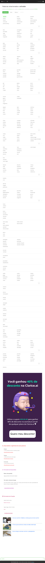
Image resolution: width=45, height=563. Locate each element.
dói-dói (4, 197)
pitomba (18, 122)
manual (4, 268)
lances (5, 484)
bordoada (5, 357)
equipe (11, 484)
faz (8, 500)
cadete (18, 96)
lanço (18, 108)
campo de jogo (33, 137)
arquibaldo (19, 98)
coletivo (4, 205)
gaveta (31, 85)
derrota (4, 183)
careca (18, 139)
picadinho (32, 48)
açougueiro (5, 194)
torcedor (4, 250)
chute (4, 120)
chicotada (32, 120)
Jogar (5, 476)
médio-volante (20, 221)
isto (17, 482)
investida (15, 450)
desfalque (19, 347)
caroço (31, 35)
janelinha (32, 275)
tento (18, 90)
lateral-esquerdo (20, 60)
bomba (4, 122)
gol (3, 83)
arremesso (5, 266)
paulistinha (19, 148)
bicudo (31, 124)
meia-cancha (32, 133)
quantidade (34, 482)
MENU (3, 1)
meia (4, 223)
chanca (4, 288)
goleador (32, 23)
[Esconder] (41, 26)
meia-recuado (19, 223)
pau (31, 33)
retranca (4, 60)
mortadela (5, 31)
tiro (3, 127)
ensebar (18, 335)
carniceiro (19, 196)
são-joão (18, 124)
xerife (31, 60)
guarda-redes (33, 69)
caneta (31, 110)
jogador (4, 190)
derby (31, 43)
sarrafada (5, 152)
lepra (31, 197)
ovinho (31, 112)
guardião (19, 69)
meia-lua (4, 367)
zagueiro (18, 56)
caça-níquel (5, 326)
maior (20, 482)
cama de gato (33, 147)
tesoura (4, 154)
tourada (4, 50)
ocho (4, 234)
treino (4, 204)
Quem (5, 500)
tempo (4, 340)
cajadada (32, 353)
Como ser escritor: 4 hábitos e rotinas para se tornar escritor (25, 518)
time (4, 157)
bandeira (5, 243)
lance (4, 112)
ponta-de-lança (6, 23)
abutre (31, 342)
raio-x (4, 320)
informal (11, 476)
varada (31, 357)
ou (6, 450)
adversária (15, 484)
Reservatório (7, 456)
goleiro (4, 69)
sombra (18, 192)
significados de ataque (8, 452)
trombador (19, 168)
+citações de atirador (8, 513)
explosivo (19, 127)
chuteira (4, 286)
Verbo (11, 12)
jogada (4, 107)
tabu (18, 342)
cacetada (18, 120)
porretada (19, 360)
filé (17, 43)
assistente (5, 244)
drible (4, 273)
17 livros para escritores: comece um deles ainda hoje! (24, 524)
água (15, 456)
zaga (18, 63)
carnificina (32, 45)
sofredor (4, 251)
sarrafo (18, 152)
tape (18, 107)
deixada (18, 275)
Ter (4, 482)
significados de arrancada (9, 465)
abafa (31, 18)
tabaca (31, 108)
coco (4, 180)
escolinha (19, 345)
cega (18, 344)
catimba (4, 333)
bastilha (32, 63)
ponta (18, 16)
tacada (18, 355)
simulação (5, 303)
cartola (4, 299)
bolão (4, 48)
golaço (18, 83)
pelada (4, 46)
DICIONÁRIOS (40, 1)
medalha (4, 347)
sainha (31, 114)
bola (4, 29)
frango (4, 90)
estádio (4, 308)
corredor (4, 139)
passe (4, 211)
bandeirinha (5, 246)
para (10, 456)
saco (31, 31)
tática (4, 330)
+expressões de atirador (9, 488)
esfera (31, 29)
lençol (31, 277)
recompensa (5, 255)
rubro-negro (5, 161)
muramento (32, 73)
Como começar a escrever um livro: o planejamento (23, 531)
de (10, 450)
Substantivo (5, 12)
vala (4, 85)
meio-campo (5, 221)
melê (4, 166)
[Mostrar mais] (39, 26)
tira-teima (32, 50)
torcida (4, 96)
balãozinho (5, 277)
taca (4, 360)
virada (4, 114)
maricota (18, 35)
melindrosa (19, 33)
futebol (4, 45)
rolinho (18, 112)
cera (4, 331)
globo (31, 36)
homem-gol (32, 192)
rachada (18, 359)
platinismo (5, 187)
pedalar (18, 277)
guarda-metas (19, 76)
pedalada (19, 278)
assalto (18, 450)
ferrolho (4, 61)
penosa (31, 86)
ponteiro (32, 16)
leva (10, 500)
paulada (4, 353)
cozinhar (4, 335)
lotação (18, 86)
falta (4, 147)
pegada (31, 58)
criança (18, 31)
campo (4, 133)
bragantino (5, 103)
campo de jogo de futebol (35, 139)
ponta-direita (33, 21)
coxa (4, 101)
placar (4, 232)
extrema (18, 18)
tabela (4, 168)
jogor (4, 324)
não (7, 500)
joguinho (32, 46)
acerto (4, 207)
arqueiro (4, 73)
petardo (4, 125)
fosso (31, 340)
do (7, 484)
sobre (12, 482)
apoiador (5, 227)
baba (18, 48)
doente (4, 100)
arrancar (12, 463)
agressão (32, 360)
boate (18, 137)
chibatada (19, 125)
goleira (31, 88)
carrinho (4, 170)
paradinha (19, 330)
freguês (4, 185)
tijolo (31, 125)
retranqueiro (5, 294)
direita (4, 345)
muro (4, 71)
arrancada (5, 21)
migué (4, 304)
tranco (4, 171)
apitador (4, 241)
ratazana (18, 239)
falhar (18, 88)
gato (18, 58)
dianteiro (19, 23)
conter (12, 456)
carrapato (19, 194)
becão (31, 190)
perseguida (19, 29)
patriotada (19, 241)
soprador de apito (20, 243)
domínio (4, 313)
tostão (4, 150)
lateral (4, 63)
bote (4, 110)
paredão (4, 76)
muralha (4, 75)
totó (18, 154)
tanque (4, 20)
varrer (4, 108)
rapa (18, 147)
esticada (4, 213)
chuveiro (4, 216)
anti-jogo (19, 333)
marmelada (5, 336)
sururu (4, 342)
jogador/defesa (6, 192)
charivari (32, 344)
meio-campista (6, 225)
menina (4, 35)
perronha (19, 190)
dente (31, 196)
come (4, 280)
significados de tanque (8, 458)
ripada (4, 359)
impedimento (5, 262)
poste (31, 83)
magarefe (19, 197)
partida (18, 45)
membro (4, 178)
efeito (8, 450)
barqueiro (5, 196)
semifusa (32, 107)
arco (4, 135)
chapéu (31, 273)
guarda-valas (33, 71)
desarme (18, 164)
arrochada (32, 359)
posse (23, 482)
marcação (5, 319)
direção (4, 297)
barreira (18, 75)
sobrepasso (19, 150)
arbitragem (5, 239)
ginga (4, 275)
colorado (5, 159)
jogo (4, 43)
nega (4, 33)
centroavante (19, 21)
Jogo (5, 507)
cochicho (32, 345)
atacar (12, 450)
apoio (4, 344)
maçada (18, 357)
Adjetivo (16, 12)
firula (18, 114)
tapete (18, 135)
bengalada (32, 355)
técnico (4, 292)
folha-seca (32, 122)
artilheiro (19, 20)
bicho (4, 257)
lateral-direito (19, 61)
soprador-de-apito (20, 244)
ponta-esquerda (33, 20)
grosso (31, 194)
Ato (5, 450)
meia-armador (6, 228)
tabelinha (19, 166)
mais (6, 482)
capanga (18, 73)
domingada (19, 36)
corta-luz (4, 278)
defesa (4, 56)
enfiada (4, 218)
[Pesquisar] (7, 1)
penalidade (5, 261)
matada (4, 315)
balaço (4, 124)
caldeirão (5, 310)
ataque (4, 18)
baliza (31, 90)
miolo (4, 140)
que (9, 484)
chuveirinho (5, 214)
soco (18, 71)
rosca (31, 127)
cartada (18, 110)
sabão (4, 137)
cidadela (32, 140)
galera (4, 98)
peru (4, 88)
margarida (5, 36)
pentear (32, 280)
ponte (4, 58)
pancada (18, 353)
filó (3, 86)
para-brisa (32, 61)
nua (17, 50)
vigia (31, 56)
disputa (4, 164)
